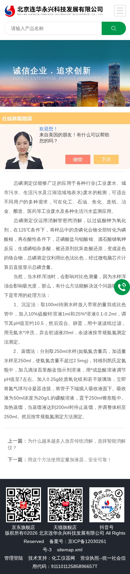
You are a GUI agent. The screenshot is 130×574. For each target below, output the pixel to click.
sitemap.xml (69, 549)
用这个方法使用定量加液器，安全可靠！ (70, 459)
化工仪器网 (63, 558)
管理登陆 (13, 558)
